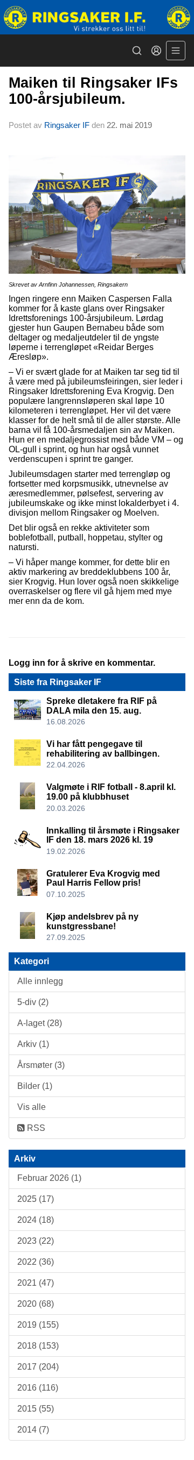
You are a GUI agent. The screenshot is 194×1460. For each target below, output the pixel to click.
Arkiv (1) (33, 1044)
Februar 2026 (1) (49, 1178)
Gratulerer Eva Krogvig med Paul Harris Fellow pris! (103, 878)
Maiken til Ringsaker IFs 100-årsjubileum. (93, 90)
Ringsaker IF (66, 125)
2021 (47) (35, 1282)
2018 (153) (38, 1345)
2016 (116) (37, 1387)
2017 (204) (38, 1366)
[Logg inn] (156, 50)
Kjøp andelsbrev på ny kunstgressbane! (92, 921)
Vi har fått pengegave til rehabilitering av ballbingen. (103, 748)
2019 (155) (38, 1324)
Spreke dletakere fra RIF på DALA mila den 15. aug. (101, 705)
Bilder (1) (34, 1086)
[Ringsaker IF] (97, 17)
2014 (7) (33, 1429)
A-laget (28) (39, 1023)
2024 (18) (35, 1219)
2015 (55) (35, 1408)
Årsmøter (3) (41, 1065)
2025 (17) (35, 1198)
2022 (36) (35, 1261)
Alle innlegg (40, 981)
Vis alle (31, 1107)
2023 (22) (35, 1240)
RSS (35, 1128)
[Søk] (137, 50)
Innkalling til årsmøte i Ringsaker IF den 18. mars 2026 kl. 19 (112, 835)
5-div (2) (32, 1002)
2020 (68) (35, 1303)
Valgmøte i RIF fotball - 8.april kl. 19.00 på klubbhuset (111, 791)
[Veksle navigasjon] (175, 50)
